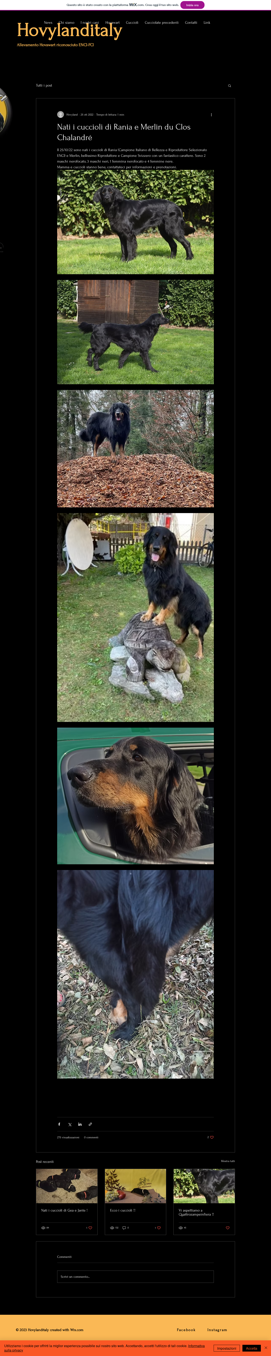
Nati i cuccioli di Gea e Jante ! (64, 1210)
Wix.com (77, 1330)
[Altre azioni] (211, 114)
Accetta (251, 1348)
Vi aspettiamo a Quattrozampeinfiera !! (196, 1212)
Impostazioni (226, 1348)
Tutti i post (44, 85)
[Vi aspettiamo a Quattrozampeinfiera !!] (204, 1186)
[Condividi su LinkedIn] (80, 1124)
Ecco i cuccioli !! (123, 1210)
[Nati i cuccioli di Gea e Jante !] (66, 1186)
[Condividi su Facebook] (59, 1124)
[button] (89, 22)
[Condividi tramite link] (90, 1124)
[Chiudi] (265, 1348)
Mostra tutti (228, 1161)
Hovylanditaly (69, 29)
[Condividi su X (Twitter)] (70, 1124)
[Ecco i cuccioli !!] (135, 1186)
